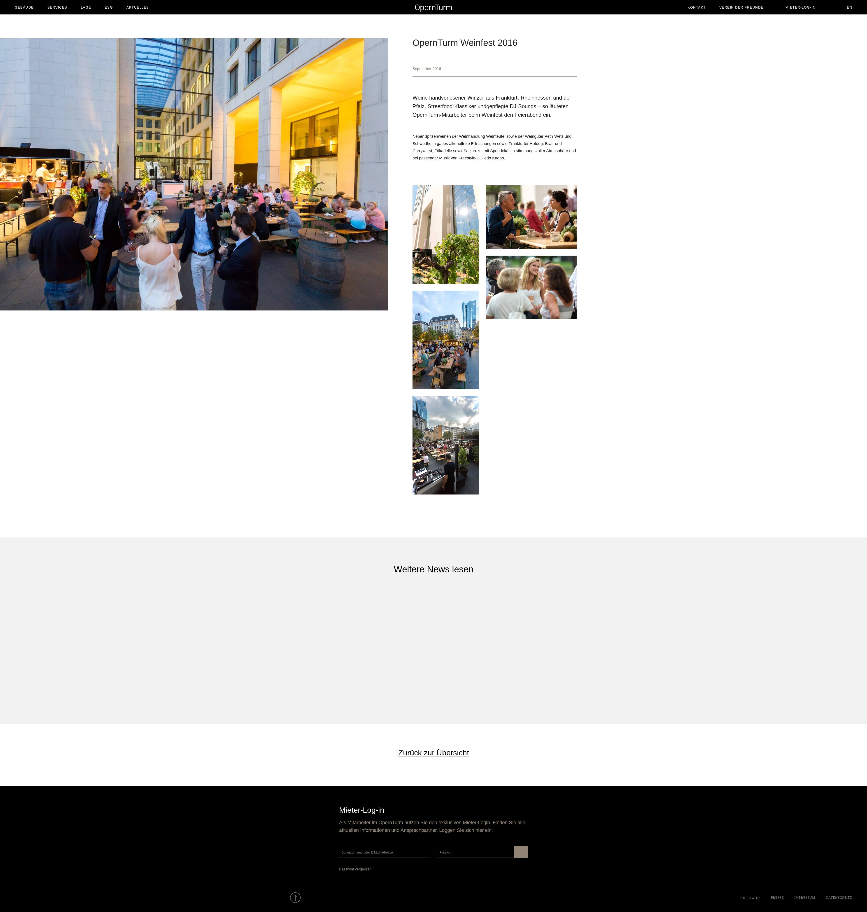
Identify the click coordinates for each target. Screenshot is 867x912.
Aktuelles (137, 7)
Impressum (804, 897)
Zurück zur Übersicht (433, 752)
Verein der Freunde (741, 7)
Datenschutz (839, 897)
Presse (777, 897)
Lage (86, 7)
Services (57, 7)
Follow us (749, 898)
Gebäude (24, 7)
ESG (109, 7)
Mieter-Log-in (800, 7)
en (849, 7)
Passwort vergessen (355, 869)
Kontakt (697, 7)
